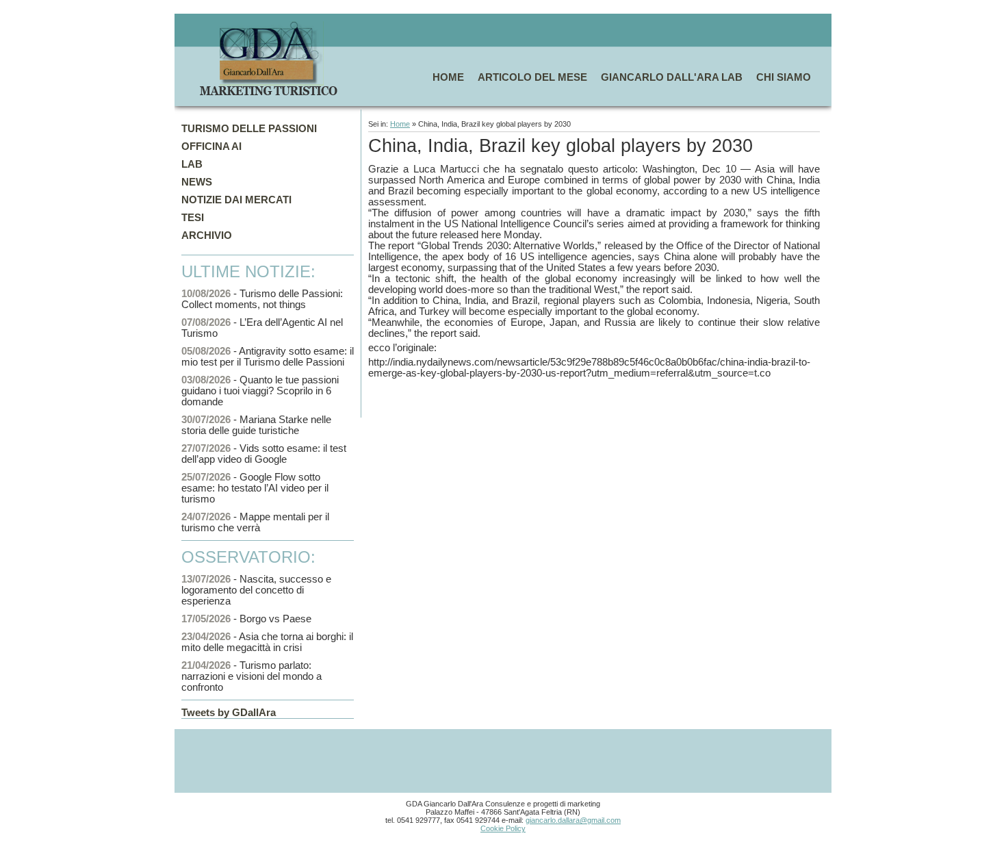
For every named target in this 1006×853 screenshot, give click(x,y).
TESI (192, 217)
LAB (192, 164)
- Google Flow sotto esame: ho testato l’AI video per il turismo (254, 488)
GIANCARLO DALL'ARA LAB (672, 77)
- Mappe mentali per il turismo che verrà (255, 522)
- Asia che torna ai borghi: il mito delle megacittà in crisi (267, 642)
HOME (448, 77)
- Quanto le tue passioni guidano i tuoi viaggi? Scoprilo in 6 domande (260, 390)
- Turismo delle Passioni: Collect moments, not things (262, 299)
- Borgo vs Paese (246, 618)
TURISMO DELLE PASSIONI (249, 128)
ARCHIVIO (206, 235)
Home (400, 124)
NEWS (196, 182)
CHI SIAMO (783, 77)
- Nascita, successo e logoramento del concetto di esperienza (256, 590)
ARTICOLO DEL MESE (532, 77)
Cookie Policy (503, 828)
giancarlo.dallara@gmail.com (573, 820)
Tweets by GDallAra (228, 712)
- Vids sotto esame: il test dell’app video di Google (263, 454)
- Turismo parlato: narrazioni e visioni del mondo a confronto (251, 676)
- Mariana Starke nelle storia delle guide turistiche (256, 425)
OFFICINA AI (211, 146)
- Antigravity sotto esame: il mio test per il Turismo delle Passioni (267, 357)
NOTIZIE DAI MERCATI (236, 199)
